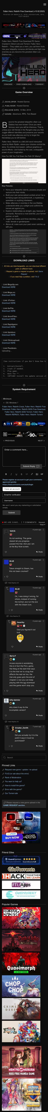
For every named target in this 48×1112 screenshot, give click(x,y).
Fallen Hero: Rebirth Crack (13, 406)
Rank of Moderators (13, 777)
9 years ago (37, 699)
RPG (42, 14)
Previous (10, 441)
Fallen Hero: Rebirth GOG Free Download (28, 409)
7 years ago (37, 726)
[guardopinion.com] (21, 859)
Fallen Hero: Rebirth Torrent (31, 414)
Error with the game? (13, 789)
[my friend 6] (21, 884)
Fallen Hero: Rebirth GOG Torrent (18, 412)
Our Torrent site (11, 793)
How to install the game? (15, 785)
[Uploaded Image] (28, 638)
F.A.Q (37, 276)
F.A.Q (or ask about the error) (17, 773)
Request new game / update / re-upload (21, 769)
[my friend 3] (21, 876)
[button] (45, 4)
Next (41, 441)
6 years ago (37, 655)
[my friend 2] (21, 869)
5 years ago (37, 560)
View (21, 917)
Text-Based (23, 16)
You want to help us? (13, 781)
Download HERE (8, 287)
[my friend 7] (21, 894)
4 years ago (37, 530)
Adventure (34, 14)
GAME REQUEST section (14, 805)
